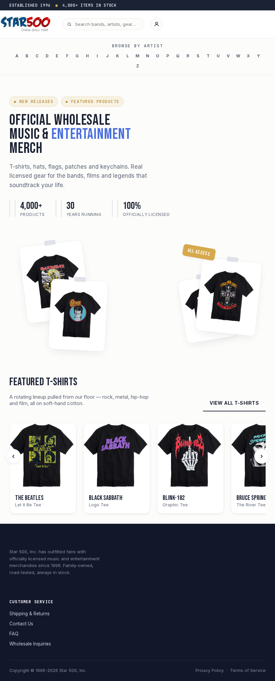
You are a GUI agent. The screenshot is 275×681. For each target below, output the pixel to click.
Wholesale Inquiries (30, 643)
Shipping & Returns (29, 613)
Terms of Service (248, 670)
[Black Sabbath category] (117, 456)
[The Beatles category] (43, 456)
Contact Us (21, 623)
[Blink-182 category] (190, 456)
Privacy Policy (210, 670)
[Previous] (13, 456)
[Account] (156, 24)
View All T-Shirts (234, 403)
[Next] (261, 456)
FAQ (13, 633)
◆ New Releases (33, 101)
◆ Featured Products (92, 101)
